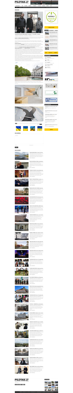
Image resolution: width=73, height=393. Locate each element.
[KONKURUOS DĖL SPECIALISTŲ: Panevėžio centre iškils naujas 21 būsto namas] (49, 387)
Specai (51, 5)
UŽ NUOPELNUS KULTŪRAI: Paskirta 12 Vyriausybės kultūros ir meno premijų (36, 259)
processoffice (23, 123)
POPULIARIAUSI (51, 30)
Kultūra (39, 5)
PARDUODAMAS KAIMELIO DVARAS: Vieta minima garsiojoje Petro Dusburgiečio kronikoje (51, 110)
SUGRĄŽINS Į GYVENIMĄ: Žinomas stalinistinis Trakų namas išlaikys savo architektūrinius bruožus (36, 232)
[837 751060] (21, 384)
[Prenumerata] (15, 384)
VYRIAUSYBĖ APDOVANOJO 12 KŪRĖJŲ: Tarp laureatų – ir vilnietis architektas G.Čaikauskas (36, 357)
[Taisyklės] (24, 384)
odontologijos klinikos (51, 126)
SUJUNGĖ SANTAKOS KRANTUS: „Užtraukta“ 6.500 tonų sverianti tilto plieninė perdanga (36, 152)
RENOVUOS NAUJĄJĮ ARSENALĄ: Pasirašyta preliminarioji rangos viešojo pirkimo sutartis (36, 223)
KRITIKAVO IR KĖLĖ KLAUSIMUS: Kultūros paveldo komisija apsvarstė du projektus (36, 348)
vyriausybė (30, 123)
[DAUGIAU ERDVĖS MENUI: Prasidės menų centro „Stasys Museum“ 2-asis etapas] (53, 382)
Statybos (25, 5)
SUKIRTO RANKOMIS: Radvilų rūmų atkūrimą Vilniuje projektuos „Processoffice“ (36, 366)
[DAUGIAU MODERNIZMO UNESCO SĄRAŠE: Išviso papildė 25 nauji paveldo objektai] (53, 387)
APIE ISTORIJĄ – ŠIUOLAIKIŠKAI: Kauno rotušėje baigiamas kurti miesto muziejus (36, 304)
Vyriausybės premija (34, 123)
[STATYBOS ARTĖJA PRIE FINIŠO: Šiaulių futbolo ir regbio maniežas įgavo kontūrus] (46, 387)
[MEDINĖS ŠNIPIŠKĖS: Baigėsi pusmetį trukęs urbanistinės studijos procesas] (49, 390)
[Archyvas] (23, 384)
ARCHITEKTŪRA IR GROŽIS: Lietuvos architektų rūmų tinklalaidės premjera (36, 250)
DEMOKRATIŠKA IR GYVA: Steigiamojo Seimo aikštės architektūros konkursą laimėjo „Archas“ (51, 106)
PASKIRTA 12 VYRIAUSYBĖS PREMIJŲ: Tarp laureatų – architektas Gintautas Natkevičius (36, 179)
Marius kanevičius (19, 123)
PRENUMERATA (49, 57)
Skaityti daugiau (33, 167)
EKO (22, 5)
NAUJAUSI (46, 30)
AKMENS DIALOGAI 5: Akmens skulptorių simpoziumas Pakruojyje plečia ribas (53, 43)
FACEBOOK (48, 62)
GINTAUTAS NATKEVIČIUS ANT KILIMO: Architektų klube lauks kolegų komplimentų (36, 161)
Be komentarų (21, 35)
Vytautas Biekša (38, 123)
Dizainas (30, 5)
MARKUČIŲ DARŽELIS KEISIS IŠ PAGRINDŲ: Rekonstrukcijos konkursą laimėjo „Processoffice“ (36, 188)
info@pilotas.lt (48, 65)
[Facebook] (16, 384)
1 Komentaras (36, 189)
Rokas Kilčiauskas (27, 123)
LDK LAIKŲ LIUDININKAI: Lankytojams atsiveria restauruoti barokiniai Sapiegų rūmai (36, 312)
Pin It (38, 124)
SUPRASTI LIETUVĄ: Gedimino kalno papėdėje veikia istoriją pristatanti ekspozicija (36, 286)
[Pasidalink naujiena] (18, 384)
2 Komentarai (36, 367)
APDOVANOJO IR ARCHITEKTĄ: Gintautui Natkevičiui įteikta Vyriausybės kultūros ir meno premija (36, 170)
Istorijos (43, 5)
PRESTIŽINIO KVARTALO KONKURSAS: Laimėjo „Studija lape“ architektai (51, 114)
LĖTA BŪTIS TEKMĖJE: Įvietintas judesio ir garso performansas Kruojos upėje (39, 7)
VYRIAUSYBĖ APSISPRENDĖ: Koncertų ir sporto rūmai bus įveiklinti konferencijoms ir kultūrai (36, 214)
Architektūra (18, 5)
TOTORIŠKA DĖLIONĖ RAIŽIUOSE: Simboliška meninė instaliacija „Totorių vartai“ (36, 268)
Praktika (34, 5)
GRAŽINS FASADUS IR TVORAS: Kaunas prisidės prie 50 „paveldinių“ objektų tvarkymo (51, 124)
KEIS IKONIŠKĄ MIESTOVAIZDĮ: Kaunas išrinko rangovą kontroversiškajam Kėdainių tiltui (36, 339)
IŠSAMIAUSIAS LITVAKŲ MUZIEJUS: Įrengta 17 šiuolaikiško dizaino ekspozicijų (36, 321)
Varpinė (47, 5)
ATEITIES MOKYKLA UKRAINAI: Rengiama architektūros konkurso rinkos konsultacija (36, 330)
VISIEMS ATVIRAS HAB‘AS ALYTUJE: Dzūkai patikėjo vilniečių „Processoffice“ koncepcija (36, 241)
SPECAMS (56, 30)
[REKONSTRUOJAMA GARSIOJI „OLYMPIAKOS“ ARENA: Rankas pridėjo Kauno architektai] (46, 382)
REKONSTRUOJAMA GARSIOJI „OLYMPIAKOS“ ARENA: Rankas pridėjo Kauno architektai (53, 32)
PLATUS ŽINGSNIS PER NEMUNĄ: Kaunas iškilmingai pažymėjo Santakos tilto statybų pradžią (36, 277)
